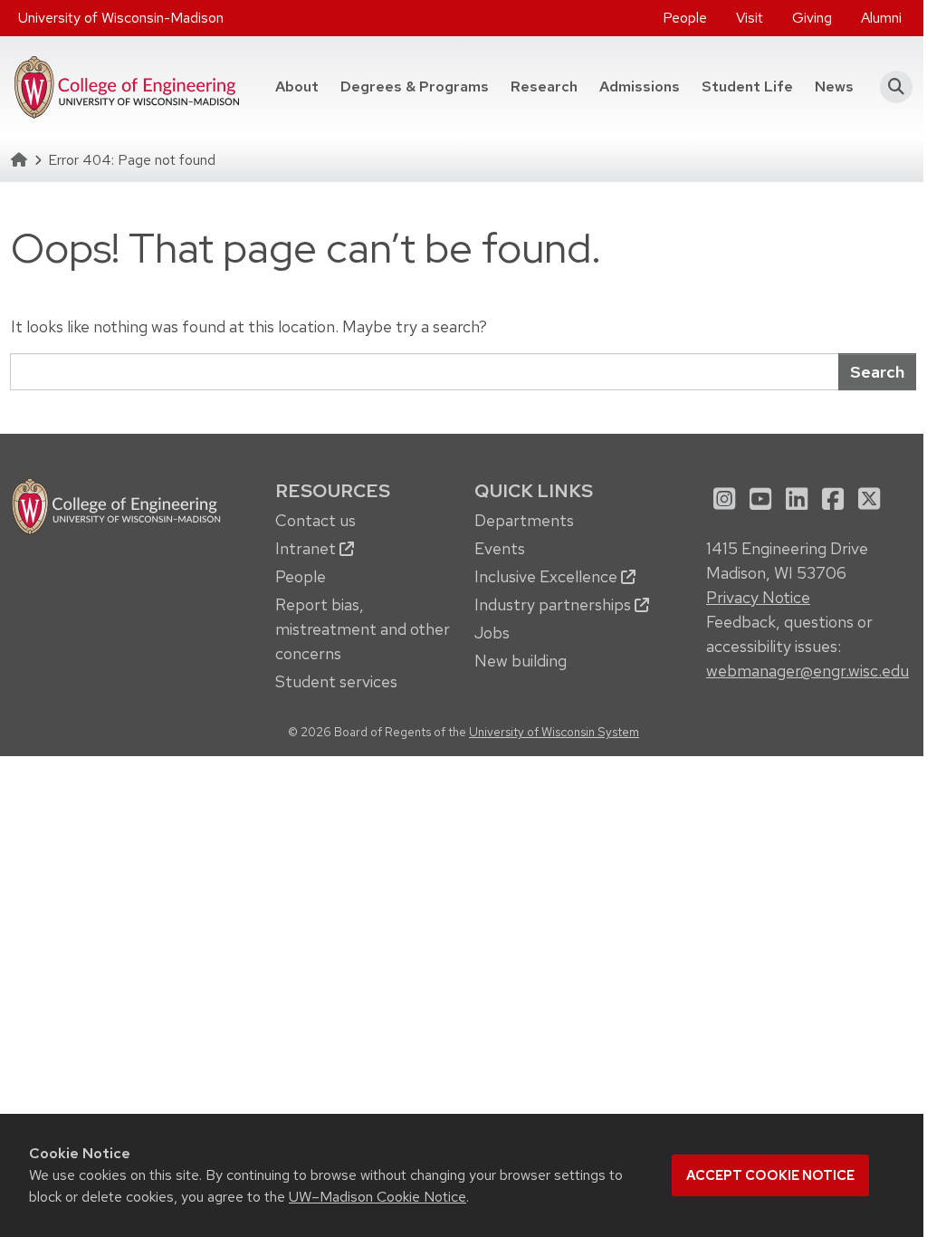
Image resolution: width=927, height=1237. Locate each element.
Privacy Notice (758, 597)
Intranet (307, 548)
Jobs (492, 632)
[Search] (890, 86)
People (685, 17)
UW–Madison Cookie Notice (377, 1196)
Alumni (881, 17)
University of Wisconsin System (554, 732)
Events (499, 548)
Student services (336, 681)
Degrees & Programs (420, 86)
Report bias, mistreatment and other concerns (362, 629)
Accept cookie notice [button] (770, 1175)
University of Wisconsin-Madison (121, 17)
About (297, 86)
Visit (749, 17)
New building (520, 660)
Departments (524, 520)
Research (544, 86)
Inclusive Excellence (547, 576)
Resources (332, 490)
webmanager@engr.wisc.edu (807, 670)
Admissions (639, 86)
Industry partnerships (554, 604)
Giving (812, 17)
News (834, 86)
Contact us (315, 520)
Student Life (747, 86)
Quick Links (533, 490)
